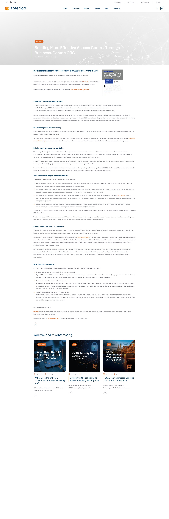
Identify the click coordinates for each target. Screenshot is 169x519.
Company (118, 2)
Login (159, 2)
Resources (146, 2)
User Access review (83, 237)
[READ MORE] (35, 395)
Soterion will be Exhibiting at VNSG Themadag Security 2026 (85, 379)
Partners (132, 2)
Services (86, 9)
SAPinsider (85, 82)
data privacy (121, 195)
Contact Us (116, 9)
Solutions (76, 9)
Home (65, 9)
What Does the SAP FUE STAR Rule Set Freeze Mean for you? (50, 380)
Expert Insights (39, 41)
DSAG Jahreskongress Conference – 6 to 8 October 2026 (119, 379)
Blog (106, 9)
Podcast (97, 9)
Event (74, 344)
